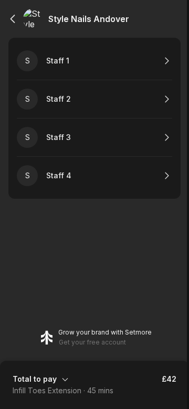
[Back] (12, 18)
